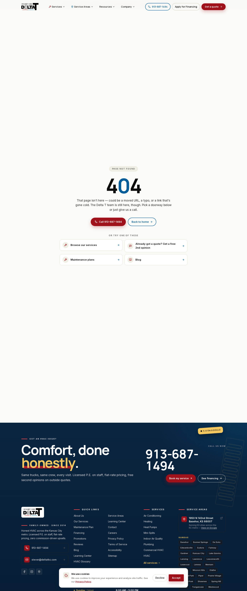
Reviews (78, 544)
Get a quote (212, 6)
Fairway (212, 548)
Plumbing (149, 544)
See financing (209, 478)
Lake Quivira (215, 553)
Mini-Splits (149, 532)
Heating (148, 521)
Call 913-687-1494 (110, 221)
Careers (112, 532)
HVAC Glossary (82, 561)
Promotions (80, 538)
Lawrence (197, 559)
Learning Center (83, 555)
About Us (79, 515)
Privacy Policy (116, 538)
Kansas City (198, 553)
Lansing (184, 559)
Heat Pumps (150, 527)
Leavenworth (213, 559)
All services (150, 562)
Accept (176, 577)
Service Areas (116, 515)
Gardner (184, 553)
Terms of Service (117, 544)
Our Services (81, 521)
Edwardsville (186, 548)
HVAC (147, 555)
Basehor (184, 542)
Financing (79, 532)
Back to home (140, 221)
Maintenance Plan (83, 527)
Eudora (200, 548)
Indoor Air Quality (153, 538)
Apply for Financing (186, 6)
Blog (76, 550)
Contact (112, 527)
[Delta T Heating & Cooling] (29, 6)
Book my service (179, 478)
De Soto (216, 542)
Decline (159, 577)
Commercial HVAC (154, 550)
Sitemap (112, 555)
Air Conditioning (152, 515)
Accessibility (115, 550)
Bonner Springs (200, 542)
